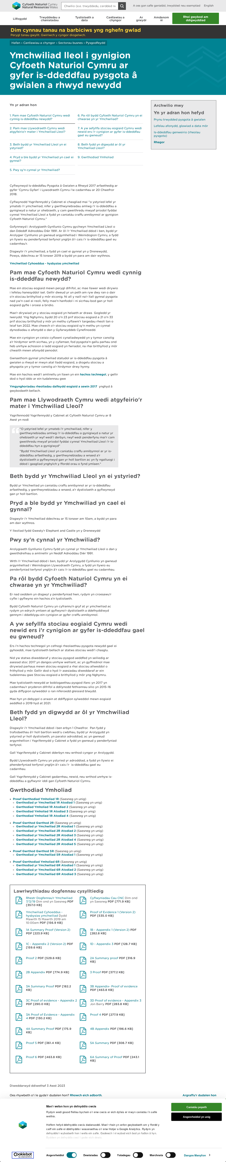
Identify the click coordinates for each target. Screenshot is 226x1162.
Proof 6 (31, 1057)
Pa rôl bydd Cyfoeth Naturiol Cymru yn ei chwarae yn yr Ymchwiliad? (110, 117)
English (209, 5)
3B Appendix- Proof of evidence (114, 986)
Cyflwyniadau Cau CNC (107, 898)
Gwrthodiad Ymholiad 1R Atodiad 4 (42, 815)
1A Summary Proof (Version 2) (48, 930)
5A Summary (100, 1043)
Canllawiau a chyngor (39, 43)
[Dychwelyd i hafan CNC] (35, 5)
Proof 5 (31, 1043)
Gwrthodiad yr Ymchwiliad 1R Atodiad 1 (45, 802)
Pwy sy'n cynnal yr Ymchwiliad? (36, 170)
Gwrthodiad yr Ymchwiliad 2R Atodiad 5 (46, 844)
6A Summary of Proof (106, 1057)
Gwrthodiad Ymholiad (97, 157)
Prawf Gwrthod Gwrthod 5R (33, 851)
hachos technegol (93, 374)
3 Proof (95, 972)
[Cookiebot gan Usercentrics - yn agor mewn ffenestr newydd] (23, 1155)
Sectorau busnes (70, 43)
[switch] (105, 1155)
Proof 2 (31, 958)
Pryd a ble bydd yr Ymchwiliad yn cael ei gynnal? (42, 158)
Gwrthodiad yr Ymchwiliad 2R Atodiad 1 (45, 826)
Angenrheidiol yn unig (196, 1116)
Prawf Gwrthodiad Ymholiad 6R (36, 861)
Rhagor (159, 142)
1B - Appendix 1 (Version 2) (109, 930)
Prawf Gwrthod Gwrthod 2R (33, 822)
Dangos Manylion (195, 1155)
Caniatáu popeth (196, 1107)
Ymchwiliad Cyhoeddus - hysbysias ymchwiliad (44, 263)
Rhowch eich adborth (86, 1095)
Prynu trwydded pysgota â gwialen (179, 119)
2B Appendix (36, 972)
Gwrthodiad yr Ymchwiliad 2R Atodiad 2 (46, 830)
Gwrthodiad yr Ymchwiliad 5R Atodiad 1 (45, 854)
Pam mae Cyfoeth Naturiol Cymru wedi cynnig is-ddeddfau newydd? (40, 117)
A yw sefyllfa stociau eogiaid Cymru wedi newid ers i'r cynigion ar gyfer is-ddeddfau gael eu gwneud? (110, 131)
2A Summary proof (104, 958)
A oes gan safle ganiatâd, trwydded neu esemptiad (166, 5)
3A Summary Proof (40, 986)
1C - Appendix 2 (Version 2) (46, 944)
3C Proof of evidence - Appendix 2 (51, 1000)
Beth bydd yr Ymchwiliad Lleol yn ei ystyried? (38, 146)
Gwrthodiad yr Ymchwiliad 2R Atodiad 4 (46, 839)
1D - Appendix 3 (101, 944)
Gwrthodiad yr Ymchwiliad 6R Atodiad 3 (46, 874)
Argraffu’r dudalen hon (199, 1095)
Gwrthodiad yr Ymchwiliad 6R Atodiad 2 (46, 869)
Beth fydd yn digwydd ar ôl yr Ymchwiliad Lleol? (101, 146)
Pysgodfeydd (95, 43)
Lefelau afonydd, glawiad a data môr (181, 126)
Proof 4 (95, 1014)
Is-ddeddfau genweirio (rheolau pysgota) (177, 134)
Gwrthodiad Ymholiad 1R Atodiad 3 (42, 811)
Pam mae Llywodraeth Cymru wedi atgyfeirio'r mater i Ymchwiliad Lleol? (37, 129)
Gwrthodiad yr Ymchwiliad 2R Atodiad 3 (46, 835)
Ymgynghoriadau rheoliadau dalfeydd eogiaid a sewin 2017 (54, 386)
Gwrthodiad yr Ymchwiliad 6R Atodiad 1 (45, 865)
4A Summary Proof (40, 1028)
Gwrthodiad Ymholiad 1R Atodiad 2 (42, 806)
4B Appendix (99, 1028)
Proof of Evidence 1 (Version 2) (112, 912)
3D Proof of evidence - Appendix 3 (115, 1000)
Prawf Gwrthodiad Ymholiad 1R (36, 799)
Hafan (15, 43)
